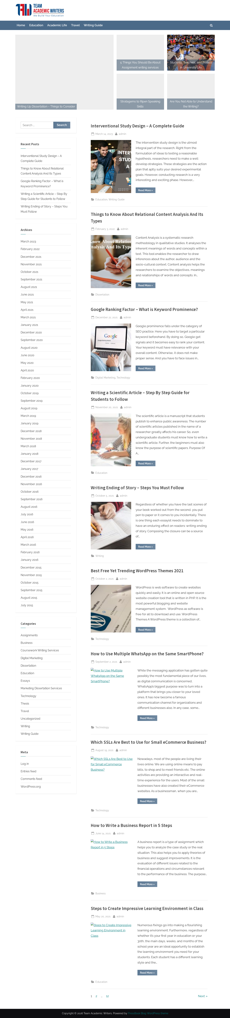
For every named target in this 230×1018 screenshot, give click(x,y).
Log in (25, 763)
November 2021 (31, 264)
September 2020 (32, 340)
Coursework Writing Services (40, 650)
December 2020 (31, 332)
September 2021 (31, 279)
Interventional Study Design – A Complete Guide (137, 126)
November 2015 (31, 575)
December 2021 (31, 256)
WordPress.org (31, 786)
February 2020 (30, 378)
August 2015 (29, 597)
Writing (99, 555)
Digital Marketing (105, 377)
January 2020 (30, 385)
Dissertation (102, 294)
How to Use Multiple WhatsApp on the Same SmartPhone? (147, 654)
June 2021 (27, 294)
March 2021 (28, 317)
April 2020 (27, 370)
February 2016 (30, 552)
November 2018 (31, 438)
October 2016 (30, 491)
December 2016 (31, 476)
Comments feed (31, 779)
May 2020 (27, 362)
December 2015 (31, 567)
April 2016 (27, 537)
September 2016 (32, 499)
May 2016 (27, 529)
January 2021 (29, 325)
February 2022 (30, 249)
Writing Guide (93, 25)
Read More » (146, 191)
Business (100, 893)
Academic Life (57, 25)
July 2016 (27, 514)
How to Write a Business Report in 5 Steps (131, 825)
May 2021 (27, 302)
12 (107, 996)
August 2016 (29, 506)
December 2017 (31, 461)
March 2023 (28, 241)
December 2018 (31, 431)
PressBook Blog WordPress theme (148, 1013)
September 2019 (31, 400)
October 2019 (29, 393)
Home (21, 25)
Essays (25, 680)
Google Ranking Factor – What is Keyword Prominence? (144, 309)
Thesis (25, 703)
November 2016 (31, 484)
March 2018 (28, 446)
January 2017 (29, 469)
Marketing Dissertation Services (41, 688)
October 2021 (29, 272)
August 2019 (29, 408)
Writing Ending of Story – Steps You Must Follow (137, 487)
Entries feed (28, 771)
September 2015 (31, 590)
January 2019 (29, 423)
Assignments (29, 635)
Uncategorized (30, 718)
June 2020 (27, 355)
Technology (123, 377)
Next (201, 996)
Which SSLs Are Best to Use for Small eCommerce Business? (148, 742)
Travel (75, 25)
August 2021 (29, 287)
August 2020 (29, 347)
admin (122, 133)
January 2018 (29, 453)
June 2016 (27, 522)
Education (36, 25)
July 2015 (27, 605)
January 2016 (29, 559)
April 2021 (27, 309)
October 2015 (29, 582)
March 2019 (28, 416)
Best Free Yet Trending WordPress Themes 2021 (137, 571)
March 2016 (28, 544)
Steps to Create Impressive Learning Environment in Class (147, 908)
